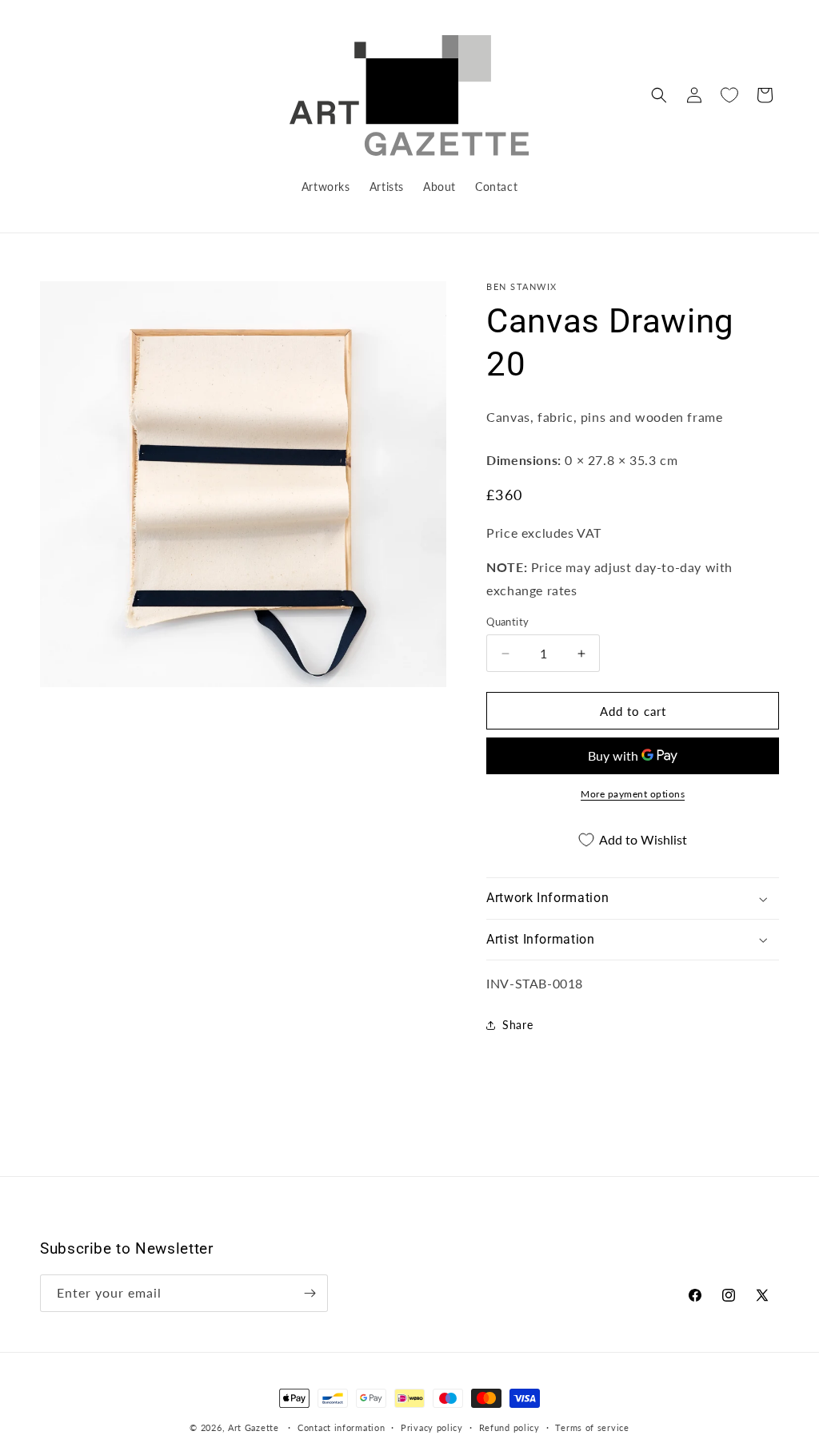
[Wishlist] (729, 95)
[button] (659, 95)
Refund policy (509, 1427)
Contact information (341, 1427)
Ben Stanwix (521, 286)
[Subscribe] (309, 1293)
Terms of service (592, 1427)
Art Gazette (253, 1427)
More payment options (633, 794)
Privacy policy (432, 1427)
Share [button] (517, 1025)
